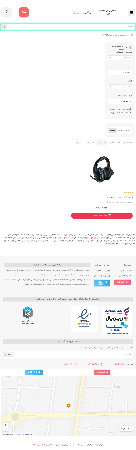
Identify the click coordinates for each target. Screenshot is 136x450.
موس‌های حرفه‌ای (98, 237)
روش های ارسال (103, 270)
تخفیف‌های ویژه (124, 275)
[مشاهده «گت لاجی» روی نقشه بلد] (68, 406)
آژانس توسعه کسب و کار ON (42, 445)
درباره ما (127, 265)
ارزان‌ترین (90, 142)
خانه (131, 35)
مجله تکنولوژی (125, 270)
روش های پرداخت (102, 265)
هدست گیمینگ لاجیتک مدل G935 (120, 197)
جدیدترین (101, 142)
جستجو (112, 130)
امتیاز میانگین (115, 142)
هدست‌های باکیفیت (64, 237)
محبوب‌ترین (128, 142)
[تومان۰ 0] (24, 12)
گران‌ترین (79, 142)
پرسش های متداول (102, 275)
